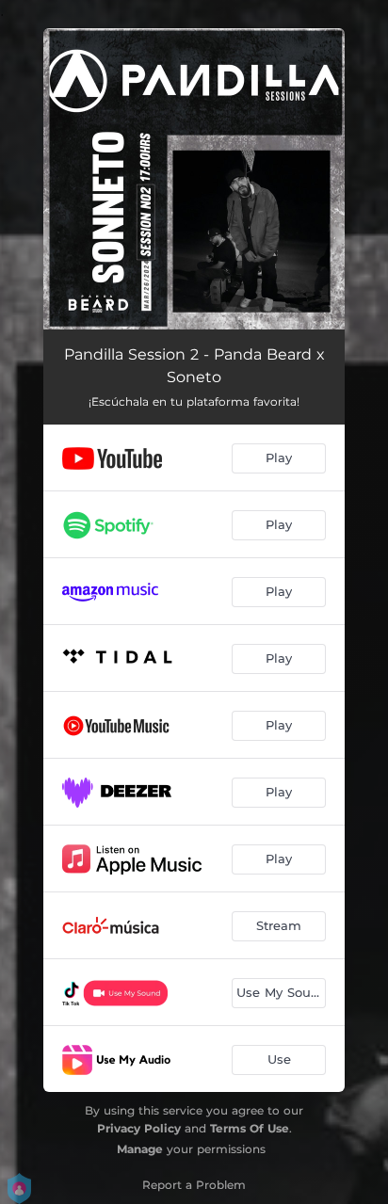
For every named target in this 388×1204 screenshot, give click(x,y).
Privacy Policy (139, 1128)
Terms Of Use (249, 1128)
